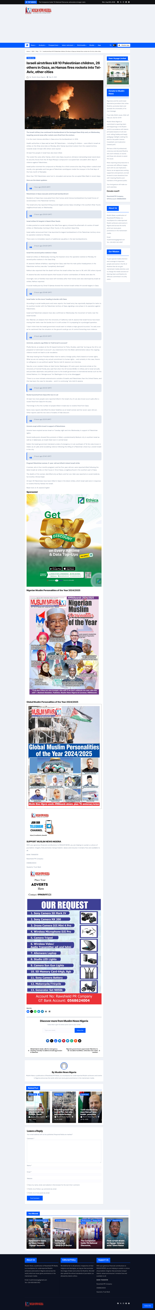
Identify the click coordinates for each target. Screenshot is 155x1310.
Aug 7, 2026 (32, 1119)
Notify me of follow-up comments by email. (42, 1189)
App (99, 45)
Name (29, 1165)
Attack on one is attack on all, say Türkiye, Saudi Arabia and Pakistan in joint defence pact (37, 1114)
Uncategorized (60, 1220)
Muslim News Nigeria (38, 77)
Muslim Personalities (41, 1220)
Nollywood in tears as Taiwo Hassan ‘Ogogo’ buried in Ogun (37, 1244)
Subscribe (80, 1030)
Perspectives (53, 45)
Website (29, 1178)
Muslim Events (86, 1220)
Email (29, 1172)
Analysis (42, 45)
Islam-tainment (68, 45)
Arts (31, 1220)
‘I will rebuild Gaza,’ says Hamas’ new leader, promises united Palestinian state (89, 1114)
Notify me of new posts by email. (39, 1193)
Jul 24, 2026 (58, 1119)
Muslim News (97, 1220)
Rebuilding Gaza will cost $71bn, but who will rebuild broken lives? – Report (63, 1113)
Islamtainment (117, 1220)
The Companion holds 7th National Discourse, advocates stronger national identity (90, 1245)
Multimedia (81, 45)
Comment (30, 1138)
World (41, 1094)
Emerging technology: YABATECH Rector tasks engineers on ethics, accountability (63, 1247)
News (33, 45)
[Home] (27, 45)
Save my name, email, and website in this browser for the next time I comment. (54, 1185)
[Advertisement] (77, 29)
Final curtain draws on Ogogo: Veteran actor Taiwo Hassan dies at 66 (116, 1244)
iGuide (91, 45)
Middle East (30, 58)
